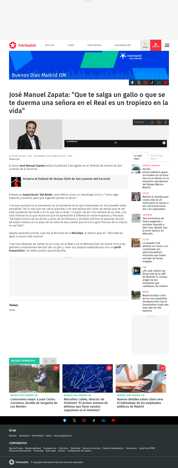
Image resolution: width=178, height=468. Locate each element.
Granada (147, 215)
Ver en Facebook (64, 421)
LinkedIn (159, 82)
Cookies (61, 451)
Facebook (132, 82)
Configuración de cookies (79, 451)
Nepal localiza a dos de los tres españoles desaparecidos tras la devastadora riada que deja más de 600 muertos (136, 295)
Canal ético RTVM (147, 448)
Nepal (146, 292)
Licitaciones (131, 448)
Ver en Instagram (84, 420)
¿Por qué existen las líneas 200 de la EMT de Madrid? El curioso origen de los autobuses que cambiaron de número (136, 270)
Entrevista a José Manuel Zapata (35, 134)
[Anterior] (45, 361)
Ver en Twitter (74, 421)
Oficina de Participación (20, 451)
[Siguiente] (53, 361)
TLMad (71, 45)
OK (115, 143)
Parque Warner (151, 165)
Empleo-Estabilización (113, 448)
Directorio (63, 448)
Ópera (12, 310)
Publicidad (75, 448)
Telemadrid (24, 436)
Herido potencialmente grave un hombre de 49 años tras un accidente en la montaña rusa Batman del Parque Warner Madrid (136, 168)
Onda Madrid (94, 45)
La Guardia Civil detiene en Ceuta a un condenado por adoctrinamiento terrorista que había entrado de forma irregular (136, 242)
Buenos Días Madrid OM (24, 395)
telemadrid (18, 462)
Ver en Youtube (113, 420)
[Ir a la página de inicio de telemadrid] (22, 45)
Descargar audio (152, 122)
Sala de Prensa (16, 448)
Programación (123, 45)
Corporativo (18, 443)
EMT (145, 267)
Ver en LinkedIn (103, 420)
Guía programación (63, 436)
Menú (166, 45)
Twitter (139, 82)
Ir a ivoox (165, 122)
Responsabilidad (33, 448)
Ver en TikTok (94, 421)
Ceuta (146, 193)
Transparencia (49, 448)
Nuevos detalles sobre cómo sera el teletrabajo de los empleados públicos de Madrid (141, 378)
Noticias (49, 45)
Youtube (165, 82)
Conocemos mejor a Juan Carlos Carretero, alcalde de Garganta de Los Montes (34, 378)
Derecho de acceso (91, 448)
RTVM (12, 430)
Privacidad (38, 451)
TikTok (152, 82)
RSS (159, 122)
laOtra (49, 436)
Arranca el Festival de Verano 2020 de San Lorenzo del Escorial (16, 182)
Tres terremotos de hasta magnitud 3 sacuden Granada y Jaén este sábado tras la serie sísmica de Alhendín (136, 218)
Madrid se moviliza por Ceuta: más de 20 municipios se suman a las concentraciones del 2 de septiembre (136, 196)
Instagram (145, 82)
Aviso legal (51, 451)
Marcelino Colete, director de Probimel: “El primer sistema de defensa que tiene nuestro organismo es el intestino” (87, 378)
